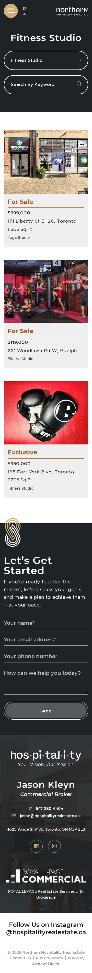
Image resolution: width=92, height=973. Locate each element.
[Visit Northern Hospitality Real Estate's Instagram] (54, 846)
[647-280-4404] (24, 8)
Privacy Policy (49, 957)
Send (46, 710)
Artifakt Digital (46, 963)
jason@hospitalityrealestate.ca (50, 815)
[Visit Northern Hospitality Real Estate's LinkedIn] (36, 846)
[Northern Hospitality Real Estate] (72, 10)
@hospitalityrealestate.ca (46, 932)
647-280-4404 (49, 808)
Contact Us (20, 957)
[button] (11, 11)
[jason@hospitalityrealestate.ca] (24, 13)
